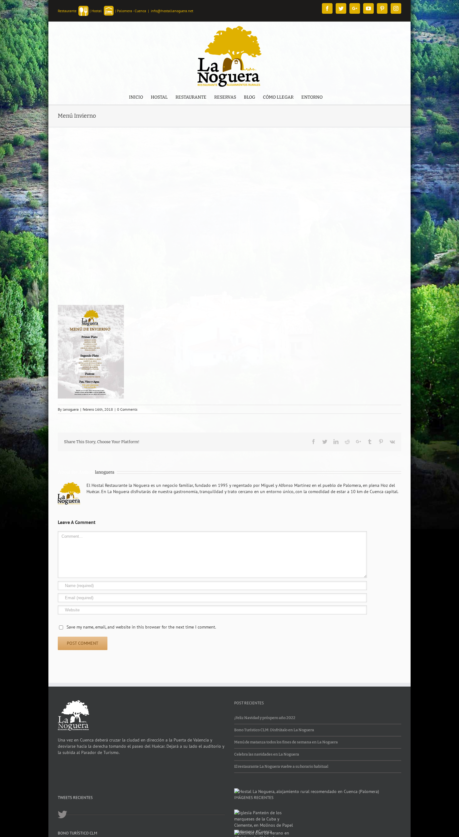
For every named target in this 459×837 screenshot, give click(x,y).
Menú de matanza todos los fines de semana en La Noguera (286, 742)
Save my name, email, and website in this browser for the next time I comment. (141, 627)
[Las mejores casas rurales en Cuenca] (306, 791)
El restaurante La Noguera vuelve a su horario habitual (281, 766)
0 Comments (127, 409)
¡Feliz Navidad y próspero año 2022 (264, 718)
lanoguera (71, 409)
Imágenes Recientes (254, 797)
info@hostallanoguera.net (172, 10)
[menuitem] (136, 98)
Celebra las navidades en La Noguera (266, 754)
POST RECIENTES (249, 703)
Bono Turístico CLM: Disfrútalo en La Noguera (274, 730)
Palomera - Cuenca (131, 10)
